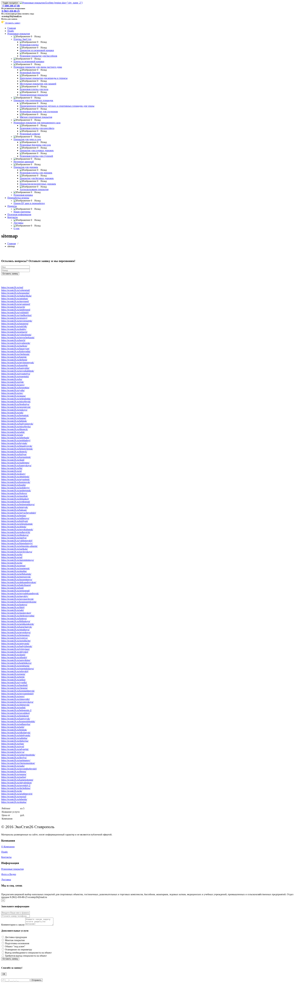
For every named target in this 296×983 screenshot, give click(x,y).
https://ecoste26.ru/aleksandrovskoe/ (18, 582)
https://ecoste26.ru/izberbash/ (15, 437)
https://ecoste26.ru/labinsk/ (14, 421)
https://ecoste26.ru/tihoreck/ (14, 429)
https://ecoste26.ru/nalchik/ (14, 326)
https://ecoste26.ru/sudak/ (13, 707)
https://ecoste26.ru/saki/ (12, 610)
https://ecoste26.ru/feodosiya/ (15, 404)
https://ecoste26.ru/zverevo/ (14, 638)
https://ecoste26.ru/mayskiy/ (14, 596)
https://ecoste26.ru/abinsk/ (13, 526)
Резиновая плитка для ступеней (36, 156)
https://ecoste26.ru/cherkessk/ (15, 354)
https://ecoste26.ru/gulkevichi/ (15, 532)
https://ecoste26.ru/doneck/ (14, 451)
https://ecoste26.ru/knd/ (12, 588)
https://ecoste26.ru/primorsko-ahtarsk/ (19, 546)
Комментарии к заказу (13, 924)
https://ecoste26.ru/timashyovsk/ (16, 446)
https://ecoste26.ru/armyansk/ (15, 643)
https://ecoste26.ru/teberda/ (14, 799)
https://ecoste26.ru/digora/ (13, 771)
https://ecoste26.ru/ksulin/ (13, 485)
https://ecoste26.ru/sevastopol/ (15, 304)
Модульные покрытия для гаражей (38, 83)
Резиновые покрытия (18, 33)
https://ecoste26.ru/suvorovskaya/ (17, 702)
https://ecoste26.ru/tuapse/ (13, 418)
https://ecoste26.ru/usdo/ (13, 766)
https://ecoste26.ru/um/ (12, 435)
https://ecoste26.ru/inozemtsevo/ (16, 579)
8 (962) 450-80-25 (11, 11)
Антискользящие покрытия (34, 189)
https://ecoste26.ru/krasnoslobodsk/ (18, 721)
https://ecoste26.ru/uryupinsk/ (15, 479)
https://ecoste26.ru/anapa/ (13, 396)
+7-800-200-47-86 (11, 5)
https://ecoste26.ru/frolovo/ (14, 493)
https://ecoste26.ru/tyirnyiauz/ (15, 649)
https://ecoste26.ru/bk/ (12, 468)
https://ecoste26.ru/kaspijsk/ (14, 365)
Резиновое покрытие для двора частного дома (38, 67)
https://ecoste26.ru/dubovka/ (15, 741)
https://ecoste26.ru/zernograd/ (15, 590)
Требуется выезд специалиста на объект (26, 955)
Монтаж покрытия (15, 940)
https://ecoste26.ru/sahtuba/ (14, 738)
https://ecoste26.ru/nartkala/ (14, 549)
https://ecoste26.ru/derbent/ (14, 359)
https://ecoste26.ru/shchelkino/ (16, 788)
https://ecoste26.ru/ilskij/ (13, 607)
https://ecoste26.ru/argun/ (13, 565)
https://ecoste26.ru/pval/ (12, 746)
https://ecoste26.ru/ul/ (11, 471)
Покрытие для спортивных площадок (33, 100)
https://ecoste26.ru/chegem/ (14, 688)
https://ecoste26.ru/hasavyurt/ (15, 348)
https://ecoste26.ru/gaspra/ (13, 774)
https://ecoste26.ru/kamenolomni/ (17, 780)
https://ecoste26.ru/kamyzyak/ (15, 718)
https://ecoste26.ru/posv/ (13, 696)
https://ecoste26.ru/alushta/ (14, 571)
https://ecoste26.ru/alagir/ (13, 654)
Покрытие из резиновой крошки (37, 50)
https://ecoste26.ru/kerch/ (13, 340)
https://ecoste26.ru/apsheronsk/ (16, 490)
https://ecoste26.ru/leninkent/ (15, 716)
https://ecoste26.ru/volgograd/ (15, 290)
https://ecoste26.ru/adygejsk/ (15, 749)
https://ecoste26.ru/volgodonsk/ (16, 334)
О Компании (8, 846)
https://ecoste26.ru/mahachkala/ (16, 295)
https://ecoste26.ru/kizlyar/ (14, 454)
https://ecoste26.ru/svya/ (13, 752)
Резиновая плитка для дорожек (36, 172)
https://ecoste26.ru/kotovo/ (14, 618)
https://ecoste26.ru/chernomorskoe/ (18, 763)
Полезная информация (19, 214)
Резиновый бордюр (30, 72)
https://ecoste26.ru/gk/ (12, 563)
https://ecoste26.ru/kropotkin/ (15, 387)
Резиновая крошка (23, 195)
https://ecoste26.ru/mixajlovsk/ (16, 401)
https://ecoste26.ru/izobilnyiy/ (15, 487)
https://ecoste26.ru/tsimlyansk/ (15, 735)
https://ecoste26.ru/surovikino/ (15, 660)
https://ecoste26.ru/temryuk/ (14, 507)
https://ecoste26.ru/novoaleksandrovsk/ (20, 593)
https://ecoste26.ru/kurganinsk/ (16, 457)
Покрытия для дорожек (26, 167)
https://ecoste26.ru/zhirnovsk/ (15, 704)
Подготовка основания (17, 943)
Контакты (12, 217)
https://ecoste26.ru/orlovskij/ (15, 671)
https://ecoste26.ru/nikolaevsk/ (16, 732)
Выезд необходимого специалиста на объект (28, 952)
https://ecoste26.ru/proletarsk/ (15, 665)
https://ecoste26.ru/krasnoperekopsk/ (19, 601)
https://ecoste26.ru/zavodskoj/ (15, 713)
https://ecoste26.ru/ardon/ (13, 679)
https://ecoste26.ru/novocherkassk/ (18, 337)
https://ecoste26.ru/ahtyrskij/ (14, 652)
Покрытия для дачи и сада (27, 139)
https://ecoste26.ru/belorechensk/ (17, 448)
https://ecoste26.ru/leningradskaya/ (18, 504)
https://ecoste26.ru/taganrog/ (15, 323)
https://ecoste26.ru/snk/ (12, 412)
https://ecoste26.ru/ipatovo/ (14, 604)
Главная (11, 28)
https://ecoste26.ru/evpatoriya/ (15, 373)
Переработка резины (18, 197)
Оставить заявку (12, 23)
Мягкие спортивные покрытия (36, 117)
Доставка (18, 222)
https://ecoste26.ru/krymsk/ (14, 443)
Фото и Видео (8, 874)
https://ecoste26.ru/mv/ (12, 393)
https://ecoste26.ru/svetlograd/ (15, 501)
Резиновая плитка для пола (34, 89)
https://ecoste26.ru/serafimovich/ (17, 793)
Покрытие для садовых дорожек (37, 150)
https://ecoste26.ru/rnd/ (12, 287)
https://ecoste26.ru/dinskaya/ (15, 535)
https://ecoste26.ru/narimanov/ (15, 760)
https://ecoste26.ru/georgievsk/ (16, 407)
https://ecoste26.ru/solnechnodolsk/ (18, 754)
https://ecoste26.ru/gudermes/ (15, 462)
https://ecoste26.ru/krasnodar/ (15, 293)
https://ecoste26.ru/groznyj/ (14, 318)
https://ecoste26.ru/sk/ (11, 791)
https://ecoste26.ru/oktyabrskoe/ (16, 782)
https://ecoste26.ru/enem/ (13, 674)
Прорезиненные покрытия (34, 95)
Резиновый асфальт (30, 133)
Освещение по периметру (18, 949)
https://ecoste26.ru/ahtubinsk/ (15, 476)
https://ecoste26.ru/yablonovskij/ (17, 540)
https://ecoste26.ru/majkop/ (14, 346)
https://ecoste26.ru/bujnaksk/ (15, 415)
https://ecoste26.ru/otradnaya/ (15, 629)
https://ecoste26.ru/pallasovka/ (15, 724)
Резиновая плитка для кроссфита (37, 128)
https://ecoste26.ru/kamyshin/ (15, 368)
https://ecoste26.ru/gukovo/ (14, 410)
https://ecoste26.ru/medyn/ (14, 537)
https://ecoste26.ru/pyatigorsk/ (15, 343)
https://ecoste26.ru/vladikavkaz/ (16, 315)
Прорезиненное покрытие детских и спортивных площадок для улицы (57, 106)
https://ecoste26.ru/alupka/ (14, 802)
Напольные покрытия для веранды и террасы (44, 78)
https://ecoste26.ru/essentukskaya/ (17, 668)
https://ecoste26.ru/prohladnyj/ (16, 440)
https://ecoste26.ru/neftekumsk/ (16, 574)
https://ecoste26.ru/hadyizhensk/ (16, 646)
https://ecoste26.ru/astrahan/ (14, 298)
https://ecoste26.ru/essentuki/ (15, 376)
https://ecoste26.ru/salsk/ (13, 432)
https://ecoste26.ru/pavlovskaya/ (16, 551)
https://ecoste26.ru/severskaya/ (16, 632)
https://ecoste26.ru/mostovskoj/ (16, 613)
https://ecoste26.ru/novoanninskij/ (17, 693)
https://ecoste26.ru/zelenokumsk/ (17, 524)
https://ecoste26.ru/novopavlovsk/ (17, 599)
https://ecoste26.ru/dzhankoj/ (15, 499)
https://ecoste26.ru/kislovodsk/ (16, 351)
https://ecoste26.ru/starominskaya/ (17, 560)
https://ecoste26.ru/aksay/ (13, 473)
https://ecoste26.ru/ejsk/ (12, 382)
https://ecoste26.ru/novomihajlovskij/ (19, 768)
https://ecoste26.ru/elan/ (12, 743)
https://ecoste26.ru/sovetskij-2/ (16, 785)
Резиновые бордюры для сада (35, 145)
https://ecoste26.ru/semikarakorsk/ (17, 624)
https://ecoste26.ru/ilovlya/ (14, 757)
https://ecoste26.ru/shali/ (13, 460)
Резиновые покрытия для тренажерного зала (37, 122)
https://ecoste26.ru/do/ (12, 554)
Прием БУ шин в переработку (29, 203)
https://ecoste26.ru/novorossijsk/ (16, 320)
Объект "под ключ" (15, 946)
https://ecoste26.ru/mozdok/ (14, 496)
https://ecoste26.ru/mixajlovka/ (16, 426)
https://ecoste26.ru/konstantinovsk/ (18, 690)
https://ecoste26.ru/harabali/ (14, 685)
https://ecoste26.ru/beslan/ (13, 515)
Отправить (36, 980)
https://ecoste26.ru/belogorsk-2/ (16, 710)
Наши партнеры (22, 211)
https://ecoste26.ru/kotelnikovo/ (16, 663)
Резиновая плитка (29, 44)
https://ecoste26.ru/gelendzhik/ (16, 398)
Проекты (12, 206)
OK (3, 974)
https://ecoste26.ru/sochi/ (13, 307)
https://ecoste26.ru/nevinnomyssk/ (17, 362)
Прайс (10, 31)
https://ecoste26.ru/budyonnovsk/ (17, 423)
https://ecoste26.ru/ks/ (11, 379)
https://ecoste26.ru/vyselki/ (14, 682)
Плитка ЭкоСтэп (22, 39)
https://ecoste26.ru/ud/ (12, 557)
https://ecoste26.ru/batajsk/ (14, 357)
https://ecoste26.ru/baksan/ (14, 510)
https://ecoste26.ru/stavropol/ (15, 301)
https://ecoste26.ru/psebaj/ (13, 777)
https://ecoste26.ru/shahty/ (13, 329)
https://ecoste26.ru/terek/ (13, 677)
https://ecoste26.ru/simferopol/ (15, 309)
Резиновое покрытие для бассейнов (38, 56)
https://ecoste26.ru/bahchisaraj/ (16, 585)
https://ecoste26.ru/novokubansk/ (17, 529)
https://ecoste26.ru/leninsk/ (14, 729)
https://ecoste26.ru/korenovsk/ (15, 482)
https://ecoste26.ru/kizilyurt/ (14, 521)
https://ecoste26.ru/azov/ (13, 384)
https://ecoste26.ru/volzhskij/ (15, 312)
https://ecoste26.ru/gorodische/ (16, 640)
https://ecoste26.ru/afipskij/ (14, 657)
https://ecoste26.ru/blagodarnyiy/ (17, 543)
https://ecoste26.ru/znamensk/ (15, 568)
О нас (17, 228)
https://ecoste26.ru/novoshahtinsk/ (17, 371)
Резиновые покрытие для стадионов (39, 111)
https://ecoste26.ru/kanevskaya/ (16, 465)
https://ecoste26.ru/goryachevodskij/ (18, 512)
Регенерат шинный (24, 161)
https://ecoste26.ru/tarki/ (12, 727)
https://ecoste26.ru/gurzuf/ (13, 796)
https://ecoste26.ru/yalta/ (13, 390)
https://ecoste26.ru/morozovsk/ (16, 576)
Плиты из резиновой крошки (29, 61)
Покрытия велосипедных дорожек (38, 184)
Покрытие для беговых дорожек (37, 178)
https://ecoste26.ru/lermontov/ (15, 635)
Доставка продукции (16, 937)
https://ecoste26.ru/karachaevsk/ (16, 627)
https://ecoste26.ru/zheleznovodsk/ (18, 615)
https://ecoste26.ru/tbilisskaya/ (15, 621)
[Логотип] (51, 2)
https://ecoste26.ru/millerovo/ (15, 518)
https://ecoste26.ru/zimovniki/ (15, 699)
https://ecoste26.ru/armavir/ (14, 332)
